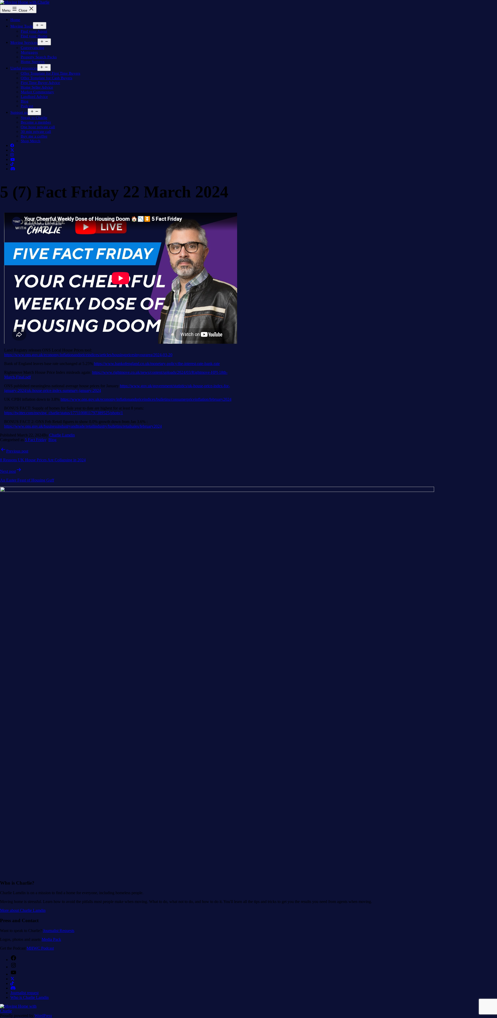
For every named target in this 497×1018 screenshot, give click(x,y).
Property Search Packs (39, 57)
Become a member (36, 122)
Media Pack (51, 939)
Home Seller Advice (37, 87)
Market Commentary (37, 92)
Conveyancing (32, 48)
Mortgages (29, 52)
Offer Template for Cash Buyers (46, 78)
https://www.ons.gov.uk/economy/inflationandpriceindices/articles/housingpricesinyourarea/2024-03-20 (88, 355)
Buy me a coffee (34, 136)
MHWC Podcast (40, 948)
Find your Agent (34, 31)
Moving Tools (21, 26)
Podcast (27, 106)
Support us (19, 112)
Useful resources (23, 68)
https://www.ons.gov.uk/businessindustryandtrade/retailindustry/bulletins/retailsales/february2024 (83, 426)
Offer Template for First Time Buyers (50, 73)
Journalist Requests (58, 930)
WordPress (43, 1015)
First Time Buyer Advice (40, 83)
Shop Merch (30, 141)
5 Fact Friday (35, 440)
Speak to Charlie (34, 118)
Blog (24, 101)
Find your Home (34, 36)
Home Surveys (33, 62)
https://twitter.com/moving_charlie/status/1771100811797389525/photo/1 (63, 413)
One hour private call (38, 127)
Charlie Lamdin (62, 435)
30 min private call (36, 132)
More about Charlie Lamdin (23, 910)
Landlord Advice (34, 97)
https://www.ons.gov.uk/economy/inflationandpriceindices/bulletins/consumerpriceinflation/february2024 (146, 399)
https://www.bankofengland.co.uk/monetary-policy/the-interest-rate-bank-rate (157, 363)
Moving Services (24, 42)
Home (15, 20)
